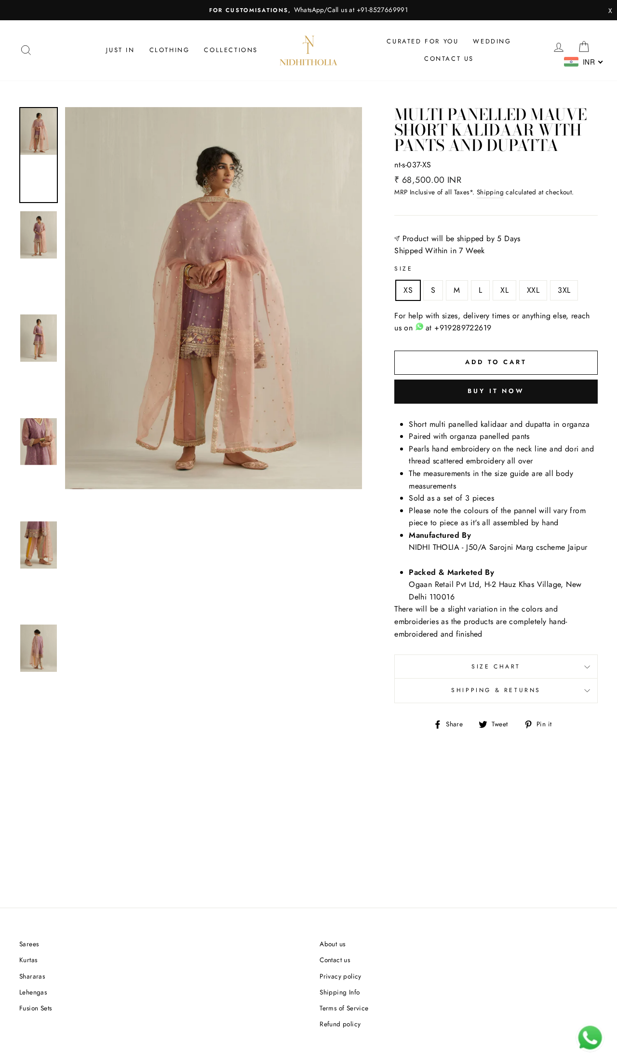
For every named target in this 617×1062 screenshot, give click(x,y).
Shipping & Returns (496, 690)
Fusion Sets (35, 1008)
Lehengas (33, 992)
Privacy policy (341, 976)
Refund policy (340, 1024)
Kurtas (28, 960)
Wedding (492, 41)
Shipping (490, 192)
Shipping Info (340, 992)
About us (332, 944)
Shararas (32, 976)
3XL (564, 290)
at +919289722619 (457, 327)
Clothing (169, 49)
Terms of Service (344, 1008)
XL (504, 290)
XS (408, 290)
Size (403, 268)
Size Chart (496, 666)
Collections (231, 49)
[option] (308, 10)
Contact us (449, 58)
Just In (120, 49)
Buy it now (496, 390)
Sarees (29, 944)
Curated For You (422, 41)
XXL (533, 290)
